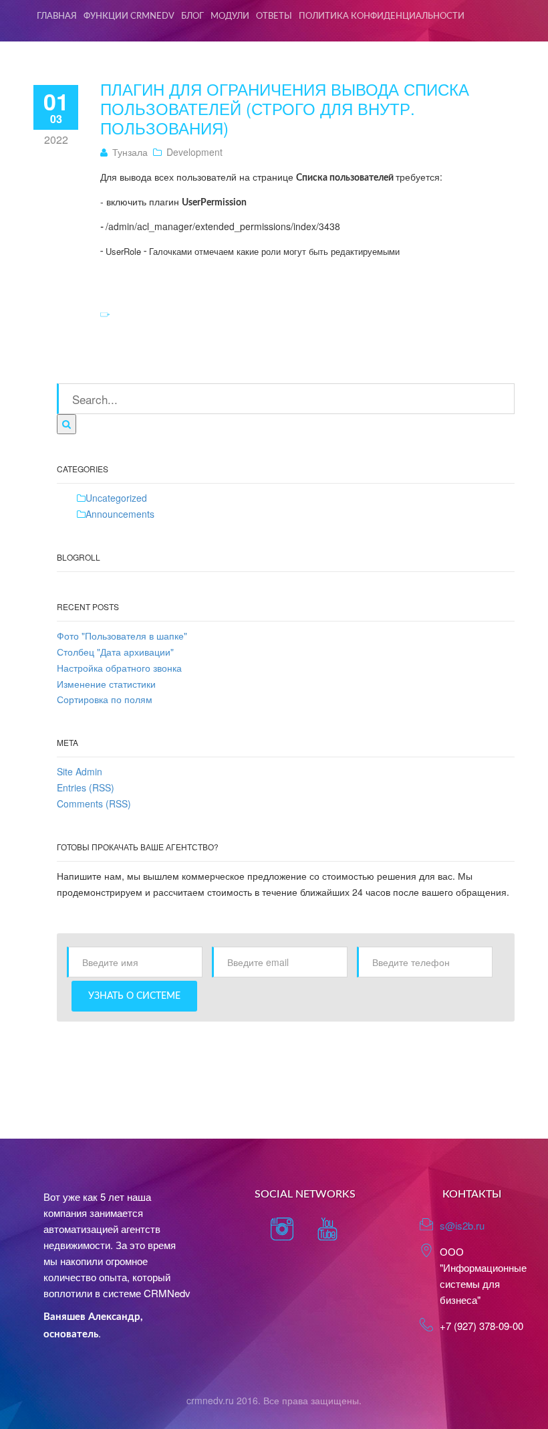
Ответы (274, 16)
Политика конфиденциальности (381, 16)
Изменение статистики (106, 683)
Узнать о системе (134, 996)
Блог (192, 16)
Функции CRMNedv (129, 16)
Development (194, 152)
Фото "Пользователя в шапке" (122, 635)
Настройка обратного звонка (119, 667)
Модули (230, 16)
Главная (57, 16)
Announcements (120, 513)
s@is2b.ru (462, 1225)
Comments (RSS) (94, 803)
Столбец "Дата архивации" (115, 651)
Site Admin (79, 771)
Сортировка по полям (104, 699)
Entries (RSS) (85, 787)
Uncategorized (116, 497)
